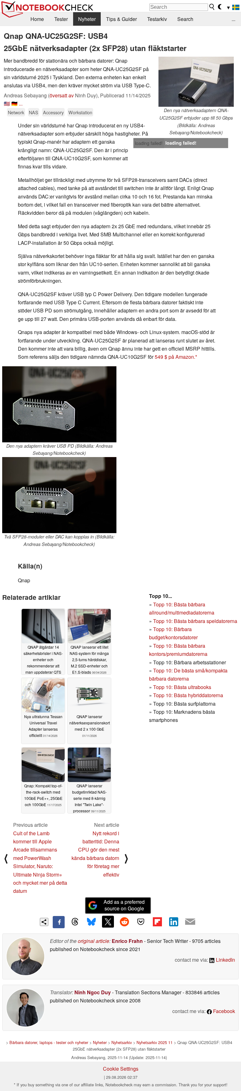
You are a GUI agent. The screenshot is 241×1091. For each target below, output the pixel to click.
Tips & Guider (121, 19)
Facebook (223, 1011)
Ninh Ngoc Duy (92, 992)
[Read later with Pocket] (141, 922)
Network (16, 112)
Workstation (80, 112)
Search (185, 19)
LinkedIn (225, 959)
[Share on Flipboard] (157, 922)
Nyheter (87, 19)
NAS (33, 112)
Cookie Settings (120, 1068)
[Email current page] (190, 922)
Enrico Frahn (127, 940)
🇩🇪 (14, 103)
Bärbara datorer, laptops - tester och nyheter (48, 1042)
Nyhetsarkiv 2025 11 (155, 1042)
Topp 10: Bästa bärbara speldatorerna (195, 621)
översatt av (62, 95)
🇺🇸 (7, 103)
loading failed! (149, 143)
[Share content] (44, 922)
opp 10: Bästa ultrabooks (183, 687)
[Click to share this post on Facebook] (59, 922)
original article (93, 940)
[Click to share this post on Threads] (75, 922)
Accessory (53, 112)
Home (37, 19)
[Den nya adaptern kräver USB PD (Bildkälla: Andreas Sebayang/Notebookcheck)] (59, 404)
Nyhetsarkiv (121, 1042)
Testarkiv (157, 19)
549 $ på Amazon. (175, 356)
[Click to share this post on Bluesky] (91, 922)
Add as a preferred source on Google (124, 905)
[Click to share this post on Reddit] (124, 922)
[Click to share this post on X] (108, 922)
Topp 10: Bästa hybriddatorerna (188, 695)
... (233, 19)
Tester (61, 19)
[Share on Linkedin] (173, 922)
